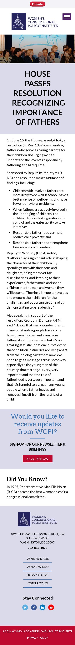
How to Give (37, 575)
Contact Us (38, 583)
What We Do (37, 567)
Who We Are (37, 559)
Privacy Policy (37, 637)
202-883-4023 (37, 547)
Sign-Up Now (37, 458)
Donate (37, 4)
